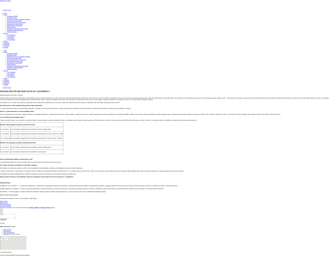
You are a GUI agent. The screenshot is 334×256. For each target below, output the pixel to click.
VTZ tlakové (10, 38)
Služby (5, 14)
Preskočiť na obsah (5, 0)
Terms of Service (46, 207)
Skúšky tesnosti (11, 27)
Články (5, 41)
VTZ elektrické (11, 35)
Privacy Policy (34, 207)
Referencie (6, 44)
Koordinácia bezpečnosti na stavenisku (17, 28)
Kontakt (5, 47)
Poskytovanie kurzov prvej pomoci (16, 22)
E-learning (6, 46)
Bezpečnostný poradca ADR (15, 24)
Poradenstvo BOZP (12, 16)
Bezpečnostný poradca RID (14, 25)
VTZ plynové (11, 36)
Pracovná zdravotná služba (14, 21)
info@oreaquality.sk (5, 204)
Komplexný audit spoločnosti (15, 30)
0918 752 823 (4, 201)
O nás (5, 13)
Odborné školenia (12, 32)
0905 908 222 (4, 203)
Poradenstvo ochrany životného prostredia (18, 19)
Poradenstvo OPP (12, 18)
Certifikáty (6, 43)
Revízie (5, 33)
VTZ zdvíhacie (11, 39)
